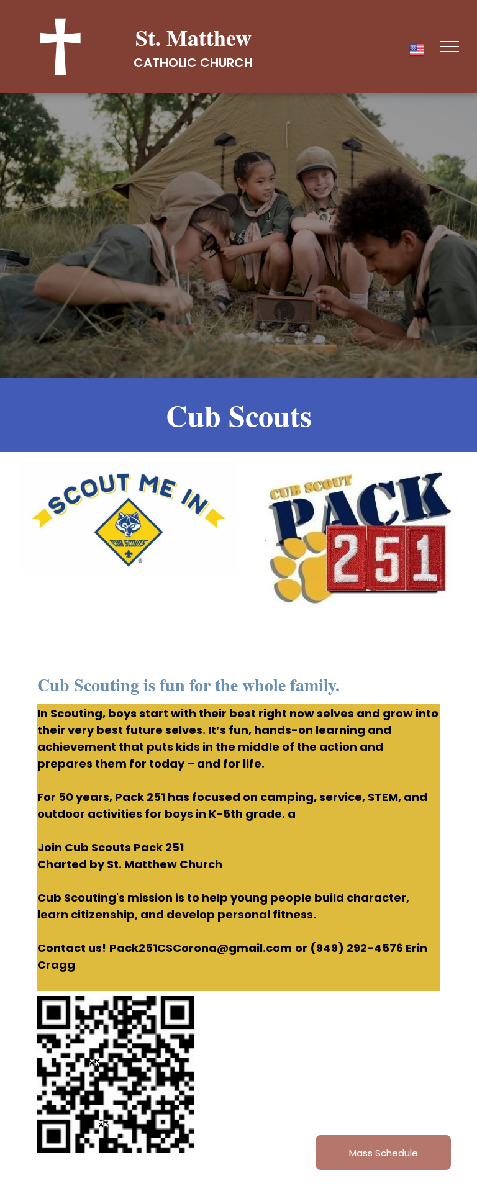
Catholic (165, 62)
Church (226, 62)
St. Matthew (193, 37)
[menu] (450, 46)
